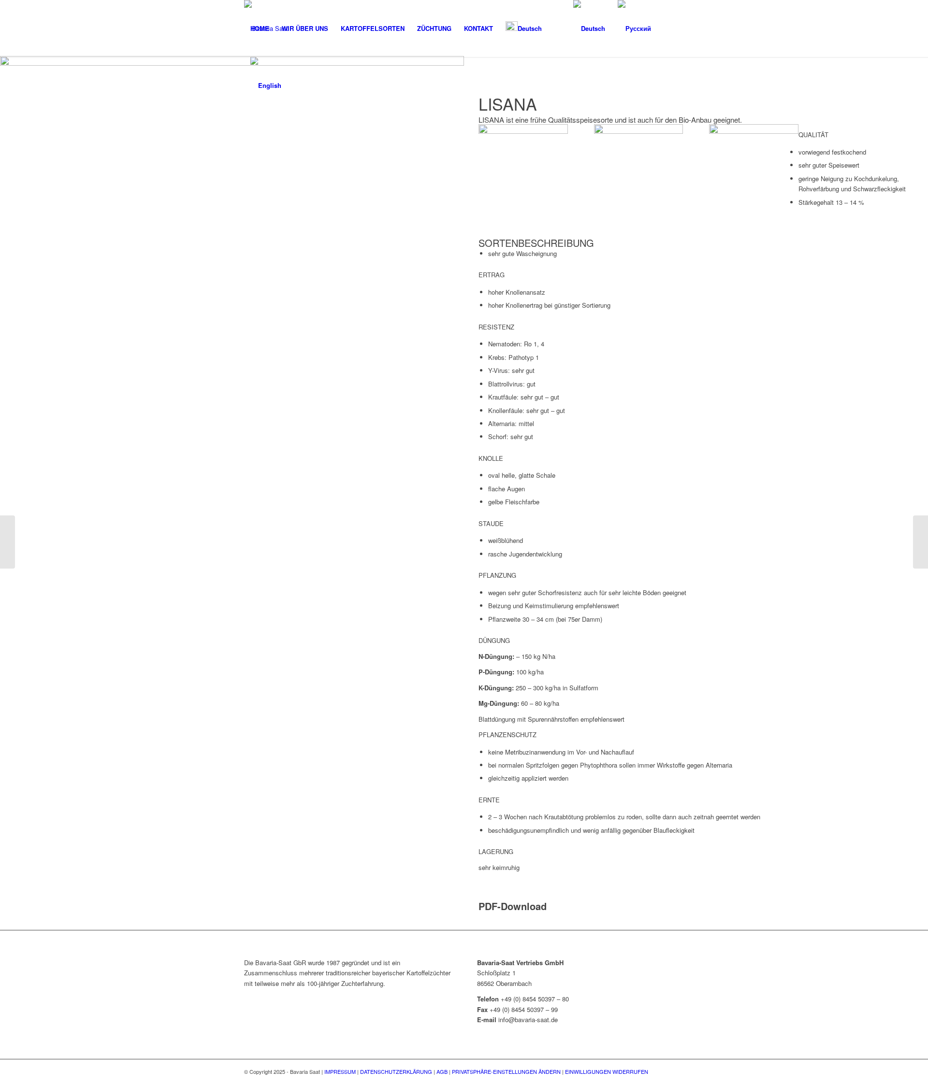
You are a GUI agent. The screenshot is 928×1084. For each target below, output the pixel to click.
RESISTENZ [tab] (496, 326)
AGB (442, 1071)
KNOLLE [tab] (490, 458)
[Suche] (557, 28)
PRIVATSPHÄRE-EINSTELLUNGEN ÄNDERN (506, 1071)
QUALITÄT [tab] (813, 134)
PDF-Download (512, 906)
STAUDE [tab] (491, 523)
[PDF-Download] (480, 894)
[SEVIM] (920, 542)
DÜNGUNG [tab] (494, 640)
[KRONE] (7, 542)
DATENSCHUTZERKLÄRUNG (396, 1071)
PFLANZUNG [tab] (497, 575)
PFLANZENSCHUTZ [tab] (507, 734)
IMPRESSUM (340, 1071)
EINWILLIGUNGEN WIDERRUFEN (606, 1071)
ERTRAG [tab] (491, 274)
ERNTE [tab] (489, 799)
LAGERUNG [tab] (495, 851)
